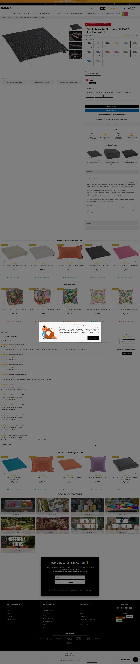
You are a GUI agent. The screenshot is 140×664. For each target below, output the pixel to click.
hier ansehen (94, 332)
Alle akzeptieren (93, 338)
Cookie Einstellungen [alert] (79, 325)
